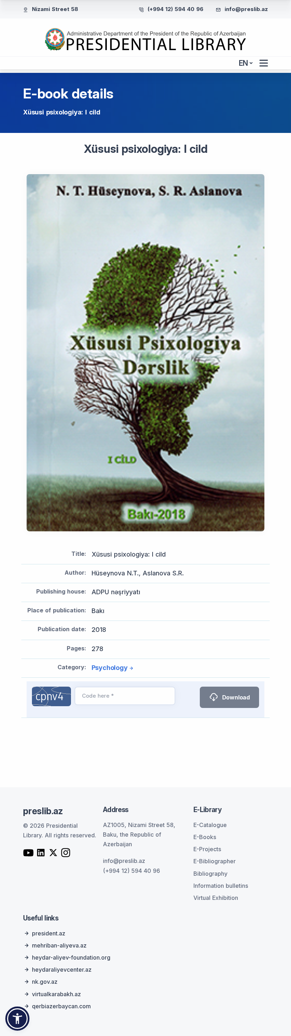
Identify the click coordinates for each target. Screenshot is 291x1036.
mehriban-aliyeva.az (59, 945)
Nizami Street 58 (55, 9)
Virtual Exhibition (215, 897)
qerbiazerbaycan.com (61, 1006)
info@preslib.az (246, 9)
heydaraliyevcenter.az (62, 969)
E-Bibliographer (214, 861)
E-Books (204, 837)
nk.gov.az (44, 981)
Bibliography (210, 873)
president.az (48, 933)
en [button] (243, 63)
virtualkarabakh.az (56, 994)
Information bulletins (220, 885)
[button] (17, 1018)
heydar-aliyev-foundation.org (71, 957)
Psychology (110, 667)
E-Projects (207, 849)
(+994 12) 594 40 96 (175, 9)
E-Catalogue (210, 824)
